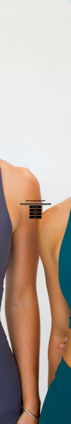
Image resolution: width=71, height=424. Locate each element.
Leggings (35, 213)
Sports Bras (35, 207)
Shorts (35, 210)
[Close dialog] (69, 1)
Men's (35, 217)
